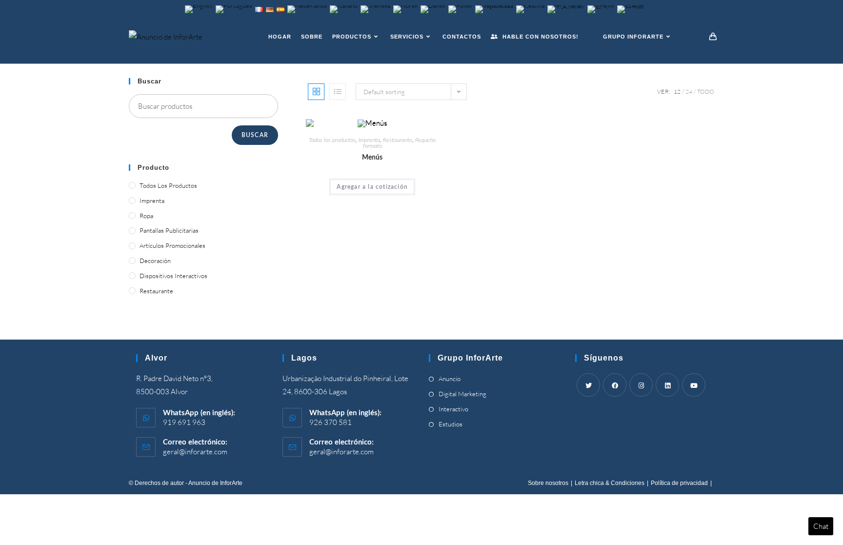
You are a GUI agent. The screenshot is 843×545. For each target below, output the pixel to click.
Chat (820, 526)
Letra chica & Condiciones (609, 483)
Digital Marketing (462, 394)
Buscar (254, 135)
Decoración (155, 260)
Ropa (146, 216)
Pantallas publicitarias (169, 230)
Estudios (450, 424)
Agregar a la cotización (372, 187)
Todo (705, 91)
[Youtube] (693, 385)
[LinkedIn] (667, 385)
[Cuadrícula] (316, 91)
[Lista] (337, 91)
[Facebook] (614, 385)
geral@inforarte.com (195, 451)
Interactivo (453, 409)
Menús (372, 157)
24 (688, 91)
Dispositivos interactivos (173, 276)
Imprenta (369, 140)
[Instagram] (641, 385)
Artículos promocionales (172, 245)
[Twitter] (588, 385)
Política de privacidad (679, 483)
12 (677, 91)
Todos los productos (332, 140)
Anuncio (450, 379)
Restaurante (397, 140)
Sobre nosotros (548, 483)
